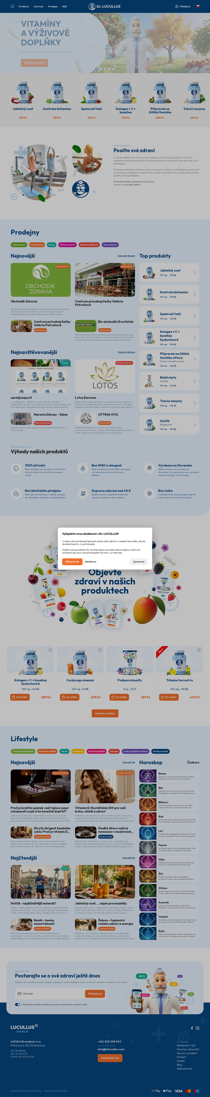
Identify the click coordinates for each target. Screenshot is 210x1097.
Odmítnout (90, 562)
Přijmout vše (72, 562)
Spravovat (138, 562)
